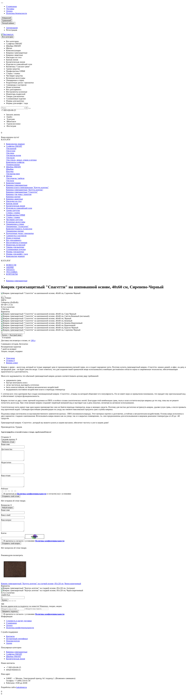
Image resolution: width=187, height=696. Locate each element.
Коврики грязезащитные (16, 185)
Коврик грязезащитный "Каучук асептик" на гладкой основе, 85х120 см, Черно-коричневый (41, 583)
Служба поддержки (9, 632)
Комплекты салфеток (15, 162)
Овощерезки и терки (15, 224)
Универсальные (13, 164)
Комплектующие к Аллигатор (19, 229)
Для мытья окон (13, 174)
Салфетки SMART (14, 146)
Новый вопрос (7, 508)
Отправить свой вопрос (11, 543)
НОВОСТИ (11, 265)
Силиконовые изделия (16, 249)
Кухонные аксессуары (15, 222)
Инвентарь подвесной (15, 245)
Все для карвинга (13, 240)
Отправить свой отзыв (10, 496)
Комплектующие (13, 183)
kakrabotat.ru (21, 687)
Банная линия (12, 203)
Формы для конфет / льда (17, 254)
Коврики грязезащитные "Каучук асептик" (24, 190)
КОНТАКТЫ (12, 274)
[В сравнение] (5, 296)
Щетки (9, 176)
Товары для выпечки (15, 247)
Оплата (9, 11)
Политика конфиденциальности (20, 628)
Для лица (10, 153)
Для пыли (10, 158)
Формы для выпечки (15, 252)
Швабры (9, 169)
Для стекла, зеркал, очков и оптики (21, 160)
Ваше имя (5, 444)
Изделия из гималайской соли (19, 208)
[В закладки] (2, 296)
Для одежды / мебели (15, 178)
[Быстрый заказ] (10, 600)
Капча (3, 533)
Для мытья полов (13, 155)
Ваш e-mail (5, 515)
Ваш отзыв (5, 475)
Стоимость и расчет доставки (19, 621)
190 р (33, 340)
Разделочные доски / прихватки (20, 233)
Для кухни (10, 151)
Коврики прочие (13, 197)
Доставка (10, 9)
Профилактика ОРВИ (15, 215)
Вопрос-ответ (12, 363)
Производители (13, 641)
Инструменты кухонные (16, 242)
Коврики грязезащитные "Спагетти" (22, 192)
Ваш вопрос (6, 520)
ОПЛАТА (10, 269)
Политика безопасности (16, 13)
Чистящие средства (14, 219)
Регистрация (11, 30)
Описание (10, 358)
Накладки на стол (13, 201)
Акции (9, 643)
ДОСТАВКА (11, 272)
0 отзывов (6, 337)
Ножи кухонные (13, 238)
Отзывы (10, 360)
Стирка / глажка (13, 213)
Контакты (10, 636)
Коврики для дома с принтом (18, 194)
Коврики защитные (14, 199)
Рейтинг (4, 489)
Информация (6, 616)
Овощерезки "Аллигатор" (17, 226)
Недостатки (6, 462)
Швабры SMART (13, 167)
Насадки (9, 171)
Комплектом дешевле (15, 144)
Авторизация (12, 28)
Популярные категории (11, 647)
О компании (11, 6)
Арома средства (13, 210)
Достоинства (6, 449)
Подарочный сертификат (17, 639)
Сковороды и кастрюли (16, 236)
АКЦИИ (10, 267)
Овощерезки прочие (15, 231)
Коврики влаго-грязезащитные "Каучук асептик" (27, 187)
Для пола (10, 181)
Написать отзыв (8, 442)
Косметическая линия (15, 206)
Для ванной (11, 148)
